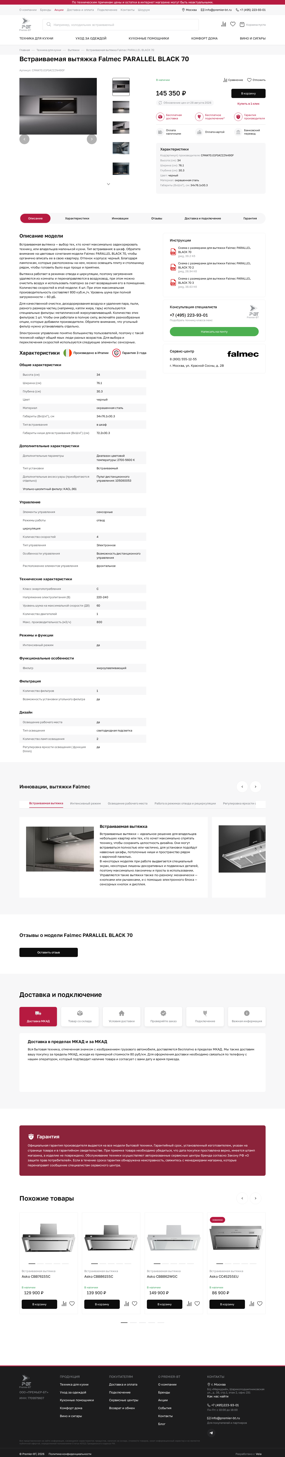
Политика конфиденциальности (70, 1454)
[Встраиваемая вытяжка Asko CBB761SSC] (49, 1238)
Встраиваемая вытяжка (46, 803)
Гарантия (250, 218)
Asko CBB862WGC (164, 1274)
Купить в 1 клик (248, 103)
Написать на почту (214, 331)
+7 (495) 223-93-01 (253, 9)
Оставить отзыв (48, 952)
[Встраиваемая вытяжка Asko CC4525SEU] (236, 1238)
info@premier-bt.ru (218, 9)
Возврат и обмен (122, 1408)
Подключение (107, 9)
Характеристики (77, 218)
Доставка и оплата (80, 9)
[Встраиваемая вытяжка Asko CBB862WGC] (174, 1238)
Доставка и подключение (203, 218)
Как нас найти (217, 1396)
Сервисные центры (123, 1400)
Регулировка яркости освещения (247, 803)
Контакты (128, 9)
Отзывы (156, 218)
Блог (161, 1424)
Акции (59, 9)
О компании (28, 9)
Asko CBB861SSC (101, 1274)
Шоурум (144, 9)
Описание (35, 218)
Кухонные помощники (149, 38)
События (164, 1408)
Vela (258, 1454)
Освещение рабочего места (128, 803)
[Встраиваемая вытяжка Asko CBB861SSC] (111, 1238)
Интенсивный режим (85, 803)
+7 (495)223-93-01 (225, 1405)
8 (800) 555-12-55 (183, 359)
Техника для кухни (36, 38)
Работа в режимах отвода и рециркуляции (185, 803)
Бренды (45, 9)
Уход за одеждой (91, 38)
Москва (191, 9)
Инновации (120, 218)
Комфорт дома (204, 38)
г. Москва (218, 1384)
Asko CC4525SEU (226, 1274)
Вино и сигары (253, 38)
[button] (92, 139)
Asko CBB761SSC (38, 1274)
